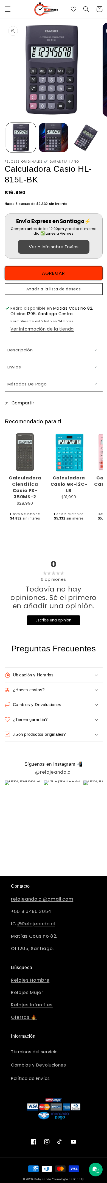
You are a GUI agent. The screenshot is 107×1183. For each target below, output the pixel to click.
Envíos (14, 367)
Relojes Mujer (27, 992)
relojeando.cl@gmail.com (42, 899)
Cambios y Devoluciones (38, 1065)
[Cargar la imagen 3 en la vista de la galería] (86, 137)
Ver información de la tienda (42, 329)
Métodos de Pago (27, 384)
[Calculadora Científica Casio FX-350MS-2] (25, 452)
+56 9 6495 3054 (31, 911)
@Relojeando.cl (36, 924)
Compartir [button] (23, 403)
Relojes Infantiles (32, 1005)
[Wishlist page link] (73, 9)
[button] (7, 9)
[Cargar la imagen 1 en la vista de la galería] (21, 137)
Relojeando (42, 1179)
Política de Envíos (30, 1078)
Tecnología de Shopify (68, 1179)
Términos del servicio (34, 1052)
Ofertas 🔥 (24, 1017)
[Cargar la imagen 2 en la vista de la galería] (53, 137)
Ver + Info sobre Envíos (53, 247)
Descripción (20, 350)
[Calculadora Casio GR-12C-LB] (69, 452)
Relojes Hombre (30, 980)
